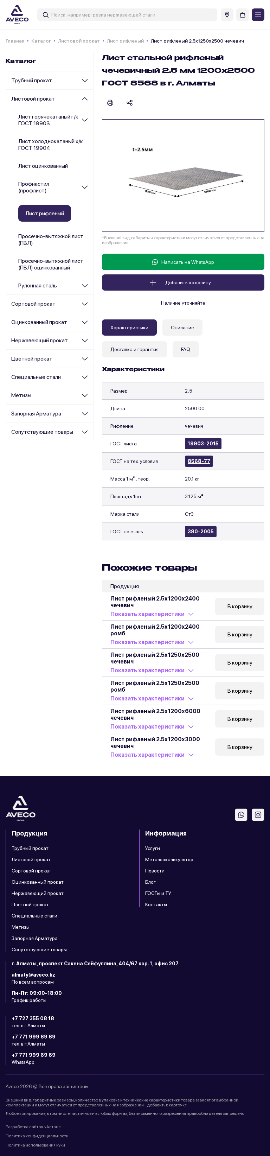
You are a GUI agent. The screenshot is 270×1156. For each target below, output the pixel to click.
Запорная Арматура (36, 413)
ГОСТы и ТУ (158, 893)
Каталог (41, 41)
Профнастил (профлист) (33, 187)
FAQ (185, 349)
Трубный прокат (31, 80)
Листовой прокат (79, 41)
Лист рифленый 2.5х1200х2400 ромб (155, 630)
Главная (15, 41)
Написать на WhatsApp (187, 262)
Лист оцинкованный (43, 166)
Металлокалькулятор (169, 859)
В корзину (239, 606)
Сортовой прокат (33, 303)
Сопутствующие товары (42, 431)
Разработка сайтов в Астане (33, 1126)
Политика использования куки (35, 1145)
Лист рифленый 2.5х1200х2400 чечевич (155, 602)
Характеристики (129, 327)
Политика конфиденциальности (37, 1135)
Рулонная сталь (37, 285)
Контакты (156, 904)
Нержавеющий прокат (39, 340)
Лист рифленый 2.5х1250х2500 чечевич (154, 658)
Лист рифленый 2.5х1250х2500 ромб (154, 686)
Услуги (152, 848)
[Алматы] (227, 14)
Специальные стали (36, 377)
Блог (150, 882)
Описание (182, 327)
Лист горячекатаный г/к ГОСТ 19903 (48, 120)
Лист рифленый (125, 41)
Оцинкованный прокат (39, 322)
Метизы (21, 395)
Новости (155, 871)
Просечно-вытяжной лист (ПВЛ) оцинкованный (50, 264)
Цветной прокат (31, 358)
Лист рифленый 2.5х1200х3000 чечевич (155, 742)
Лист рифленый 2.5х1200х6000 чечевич (155, 714)
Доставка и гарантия (134, 349)
